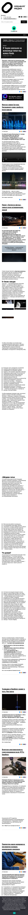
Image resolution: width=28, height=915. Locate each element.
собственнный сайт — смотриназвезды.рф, (11, 651)
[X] (24, 91)
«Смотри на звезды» (20, 271)
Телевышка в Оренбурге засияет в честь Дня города (13, 686)
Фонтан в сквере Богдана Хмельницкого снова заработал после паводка (13, 107)
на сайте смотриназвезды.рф (15, 643)
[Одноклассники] (21, 91)
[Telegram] (22, 91)
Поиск (24, 22)
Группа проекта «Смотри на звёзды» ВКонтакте (14, 646)
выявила (11, 869)
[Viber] (25, 91)
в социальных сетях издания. (11, 661)
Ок (14, 913)
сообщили (9, 729)
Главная (5, 40)
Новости (11, 40)
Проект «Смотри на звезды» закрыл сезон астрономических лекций (13, 207)
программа (9, 734)
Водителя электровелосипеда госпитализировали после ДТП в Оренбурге (13, 748)
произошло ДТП (18, 776)
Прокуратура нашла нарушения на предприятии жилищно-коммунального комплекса (13, 840)
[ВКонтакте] (19, 91)
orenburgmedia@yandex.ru (9, 18)
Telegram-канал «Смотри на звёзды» (14, 648)
